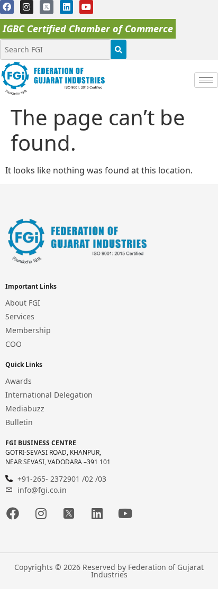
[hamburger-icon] (206, 80)
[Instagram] (27, 7)
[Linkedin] (67, 7)
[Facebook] (7, 7)
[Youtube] (86, 7)
